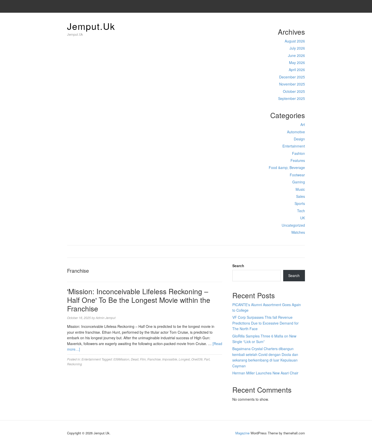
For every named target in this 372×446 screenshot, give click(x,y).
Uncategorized (293, 225)
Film (143, 359)
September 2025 (291, 98)
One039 (196, 359)
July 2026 (297, 48)
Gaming (298, 181)
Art (302, 124)
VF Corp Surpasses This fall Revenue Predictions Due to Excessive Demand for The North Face (265, 323)
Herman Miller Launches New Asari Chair (265, 372)
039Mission (121, 359)
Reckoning (74, 364)
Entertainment (293, 145)
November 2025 (292, 84)
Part (207, 359)
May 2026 (297, 62)
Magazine (242, 433)
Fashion (298, 153)
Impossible (169, 359)
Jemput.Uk (91, 25)
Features (298, 160)
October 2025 (294, 91)
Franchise (154, 359)
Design (299, 138)
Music (300, 189)
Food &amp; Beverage (287, 167)
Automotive (296, 131)
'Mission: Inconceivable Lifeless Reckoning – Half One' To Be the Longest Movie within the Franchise (138, 299)
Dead (134, 359)
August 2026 (295, 41)
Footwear (297, 174)
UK (302, 217)
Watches (298, 232)
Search (238, 265)
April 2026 (297, 69)
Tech (301, 210)
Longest (184, 359)
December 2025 (292, 76)
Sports (300, 203)
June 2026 (296, 55)
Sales (300, 196)
